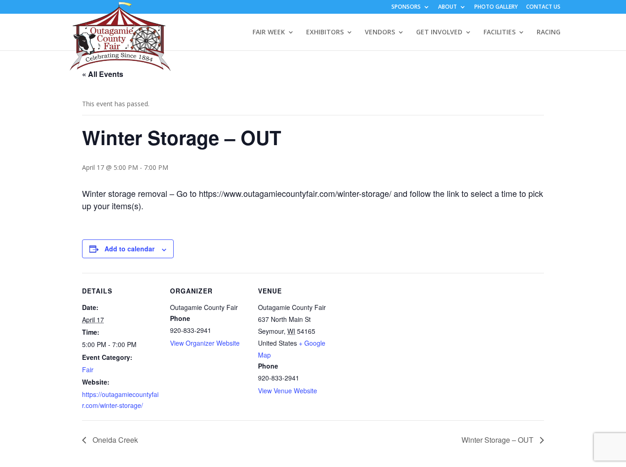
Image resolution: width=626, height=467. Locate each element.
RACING (548, 32)
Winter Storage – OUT (498, 439)
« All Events (102, 74)
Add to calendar (129, 248)
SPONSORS (406, 7)
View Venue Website (287, 390)
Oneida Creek (114, 439)
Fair (87, 369)
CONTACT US (543, 7)
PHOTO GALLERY (496, 7)
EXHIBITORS (325, 32)
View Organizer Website (205, 343)
